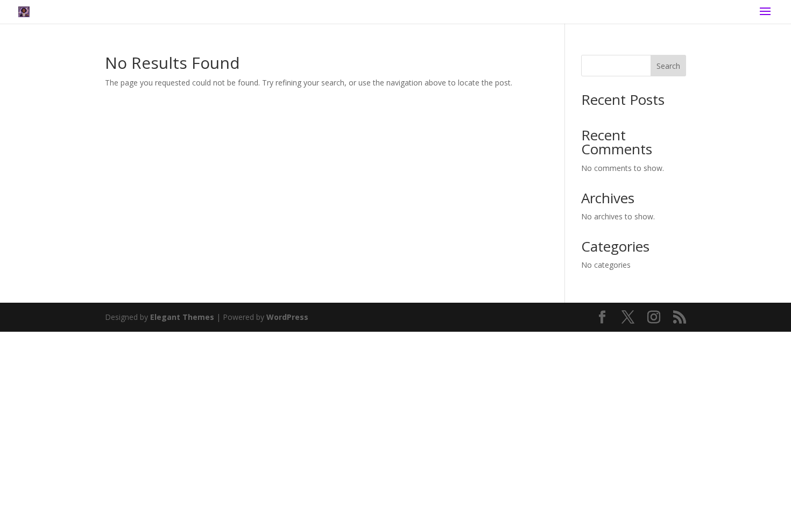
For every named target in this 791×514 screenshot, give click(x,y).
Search (668, 66)
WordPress (287, 317)
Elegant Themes (182, 317)
